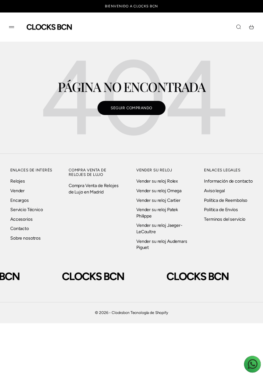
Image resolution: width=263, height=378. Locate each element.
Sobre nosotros (25, 238)
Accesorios (21, 219)
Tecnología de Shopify (149, 312)
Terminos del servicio (224, 219)
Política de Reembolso (225, 200)
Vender (17, 190)
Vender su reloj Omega (159, 190)
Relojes (17, 181)
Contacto (19, 228)
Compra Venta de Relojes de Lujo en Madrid (94, 189)
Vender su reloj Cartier (158, 200)
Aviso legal (214, 190)
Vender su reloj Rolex (157, 181)
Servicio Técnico (26, 209)
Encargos (19, 200)
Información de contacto (228, 181)
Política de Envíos (221, 209)
